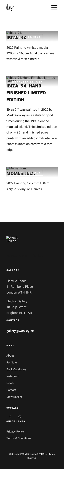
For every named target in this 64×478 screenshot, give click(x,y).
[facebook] (10, 416)
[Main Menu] (54, 7)
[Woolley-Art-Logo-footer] (17, 237)
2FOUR (40, 454)
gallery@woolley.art (20, 331)
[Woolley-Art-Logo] (9, 4)
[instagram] (19, 416)
